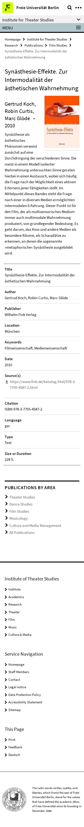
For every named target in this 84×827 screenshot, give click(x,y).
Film (11, 619)
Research (11, 45)
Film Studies (58, 45)
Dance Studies (20, 504)
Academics (16, 597)
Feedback (15, 747)
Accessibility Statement (25, 702)
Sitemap (14, 710)
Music (12, 627)
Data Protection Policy (24, 694)
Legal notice (17, 687)
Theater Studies (22, 497)
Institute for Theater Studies (47, 39)
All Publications (22, 532)
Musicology (18, 518)
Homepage (13, 39)
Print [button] (11, 739)
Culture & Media (20, 634)
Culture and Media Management (35, 525)
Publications (33, 45)
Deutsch (14, 754)
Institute (14, 589)
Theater (14, 612)
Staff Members (18, 672)
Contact (14, 679)
